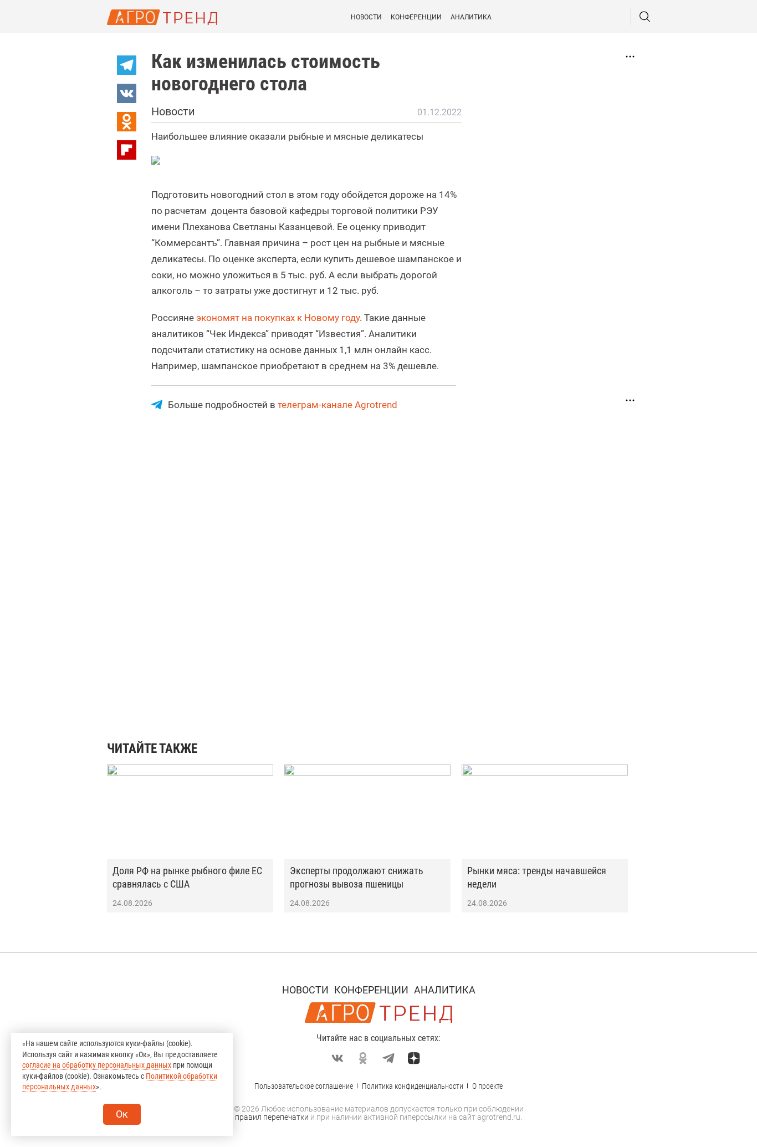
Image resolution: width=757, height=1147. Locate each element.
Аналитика (471, 17)
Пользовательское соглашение (303, 1086)
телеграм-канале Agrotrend (337, 404)
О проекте (487, 1086)
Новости (366, 17)
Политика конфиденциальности (412, 1086)
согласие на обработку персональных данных (96, 1065)
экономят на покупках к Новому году (278, 317)
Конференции (416, 17)
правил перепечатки (272, 1117)
